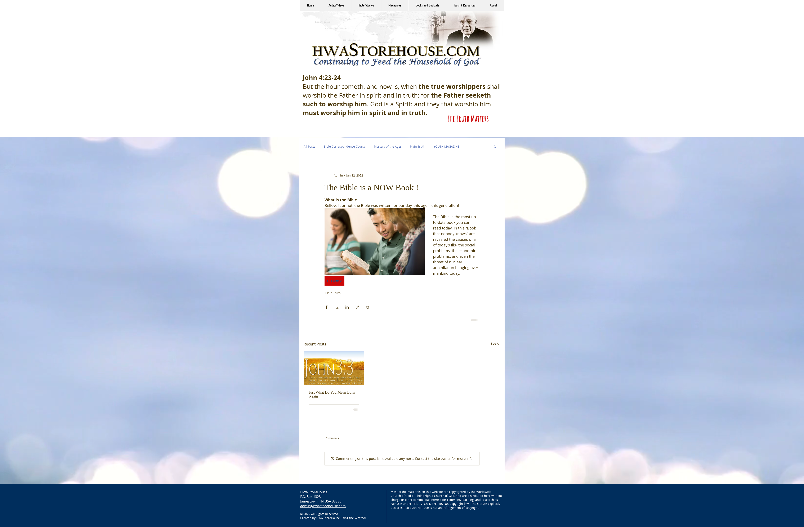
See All (495, 343)
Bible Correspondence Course (345, 146)
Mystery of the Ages (388, 146)
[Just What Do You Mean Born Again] (334, 368)
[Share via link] (357, 307)
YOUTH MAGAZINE (446, 146)
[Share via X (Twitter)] (337, 307)
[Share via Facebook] (327, 307)
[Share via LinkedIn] (347, 307)
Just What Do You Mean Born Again (332, 394)
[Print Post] (368, 307)
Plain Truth (417, 146)
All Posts (309, 146)
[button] (336, 5)
